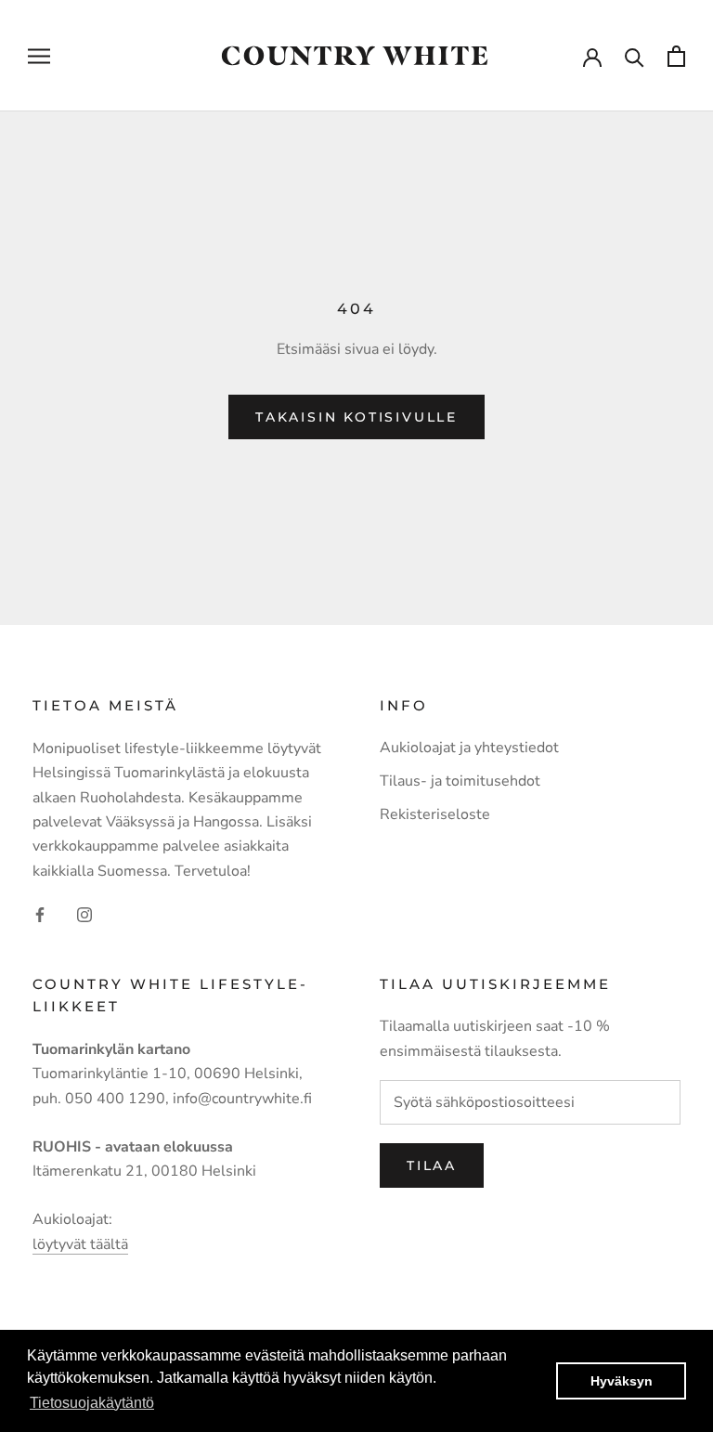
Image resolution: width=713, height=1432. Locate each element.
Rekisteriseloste (435, 814)
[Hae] (634, 56)
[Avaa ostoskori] (676, 56)
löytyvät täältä (80, 1244)
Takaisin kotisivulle (356, 417)
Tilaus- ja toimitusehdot (460, 781)
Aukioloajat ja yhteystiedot (469, 747)
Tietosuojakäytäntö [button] (92, 1403)
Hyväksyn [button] (621, 1380)
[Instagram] (84, 914)
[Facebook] (39, 914)
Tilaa (432, 1165)
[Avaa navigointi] (39, 55)
